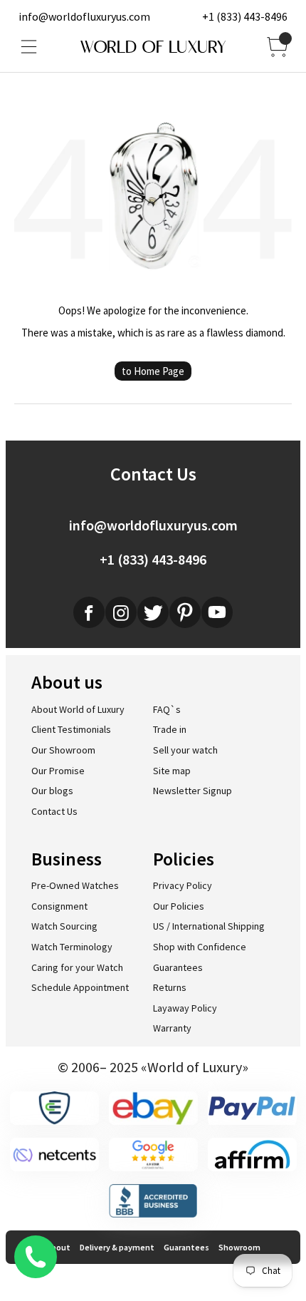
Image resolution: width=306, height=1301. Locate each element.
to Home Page (153, 371)
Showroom (239, 1247)
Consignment (59, 906)
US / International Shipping (209, 926)
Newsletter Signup (192, 790)
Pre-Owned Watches (75, 885)
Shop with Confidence (199, 946)
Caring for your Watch (77, 967)
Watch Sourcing (64, 926)
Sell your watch (185, 750)
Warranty (172, 1028)
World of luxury (153, 47)
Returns (169, 987)
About (58, 1247)
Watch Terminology (71, 946)
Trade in (169, 729)
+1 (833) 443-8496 (244, 16)
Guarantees (178, 967)
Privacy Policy (182, 885)
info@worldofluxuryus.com (84, 16)
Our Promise (58, 770)
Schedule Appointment (80, 987)
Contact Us (54, 811)
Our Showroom (63, 750)
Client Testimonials (71, 729)
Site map (172, 770)
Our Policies (178, 906)
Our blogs (52, 790)
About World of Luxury (78, 709)
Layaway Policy (185, 1008)
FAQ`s (167, 709)
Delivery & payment (117, 1247)
